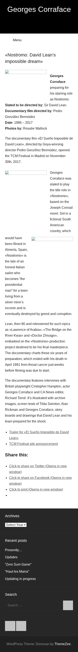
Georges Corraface (39, 9)
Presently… (13, 550)
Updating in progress (20, 579)
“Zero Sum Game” (18, 564)
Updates (11, 557)
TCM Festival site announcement (33, 444)
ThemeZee (62, 644)
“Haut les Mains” (17, 571)
